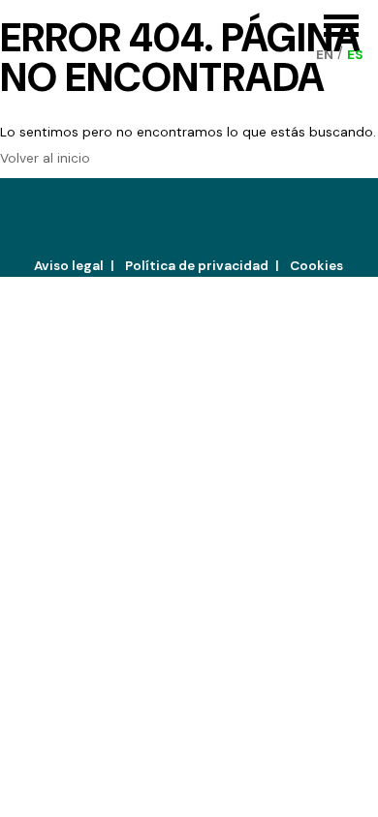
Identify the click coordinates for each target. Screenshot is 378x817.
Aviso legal (69, 265)
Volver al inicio (45, 158)
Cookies (316, 265)
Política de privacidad (196, 265)
